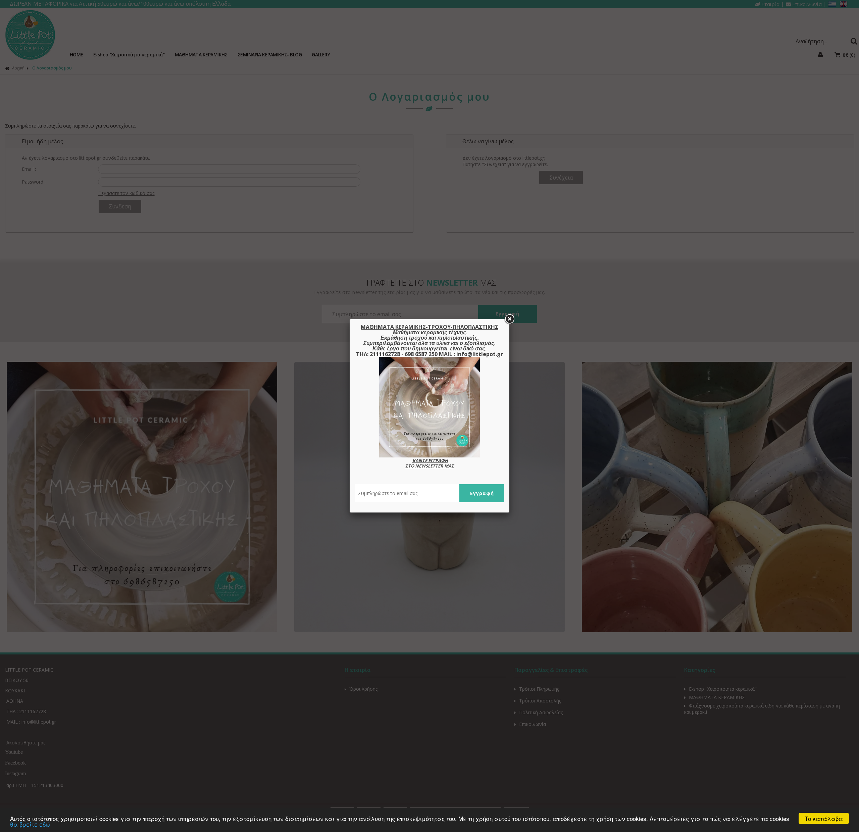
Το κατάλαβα (824, 818)
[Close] (509, 319)
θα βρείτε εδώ (30, 824)
